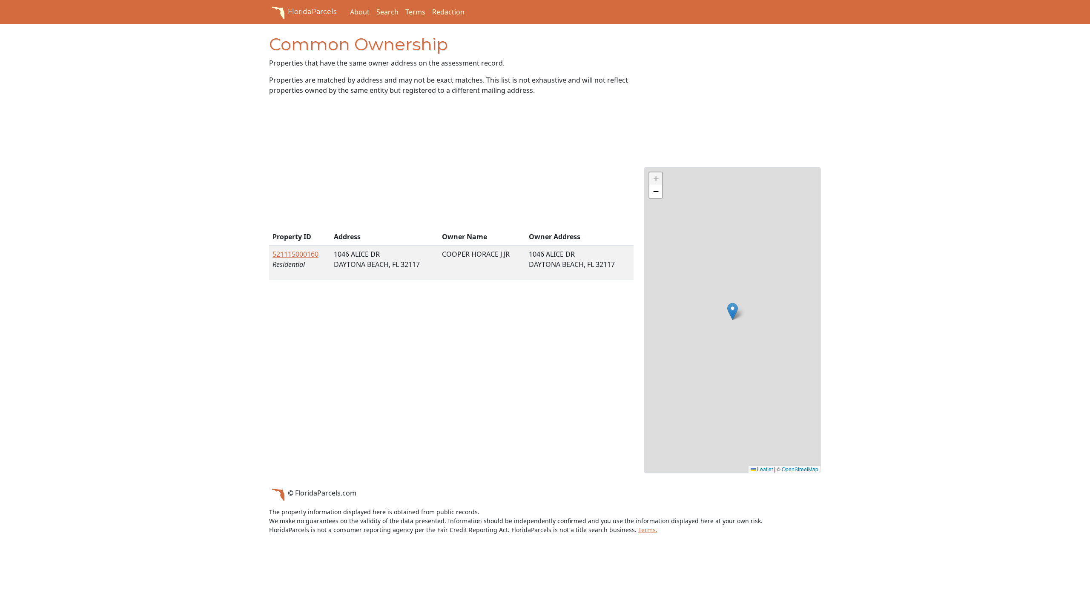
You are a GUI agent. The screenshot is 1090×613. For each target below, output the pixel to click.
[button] (732, 311)
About (360, 12)
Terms (415, 12)
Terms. (647, 530)
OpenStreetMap (800, 469)
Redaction (448, 12)
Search (387, 12)
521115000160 (295, 254)
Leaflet (764, 469)
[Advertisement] (451, 165)
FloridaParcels (312, 12)
